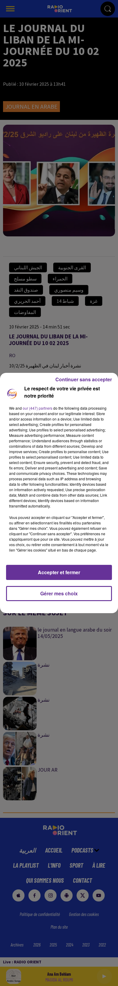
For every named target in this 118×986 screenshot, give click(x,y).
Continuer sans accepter (83, 379)
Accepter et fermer (59, 572)
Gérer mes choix (59, 593)
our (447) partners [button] (37, 408)
